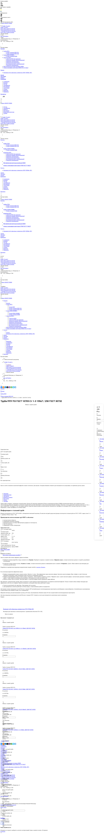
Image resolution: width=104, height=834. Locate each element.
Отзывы (5, 89)
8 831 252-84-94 (8, 29)
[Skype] (13, 387)
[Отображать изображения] (1, 14)
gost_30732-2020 (5, 549)
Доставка (3, 76)
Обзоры (2, 768)
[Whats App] (3, 96)
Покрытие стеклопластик (12, 61)
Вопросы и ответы (7, 497)
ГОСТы (5, 84)
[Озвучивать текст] (1, 19)
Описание (5, 493)
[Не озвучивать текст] (1, 20)
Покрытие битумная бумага (13, 62)
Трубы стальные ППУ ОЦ (12, 53)
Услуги (2, 70)
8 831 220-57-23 (7, 32)
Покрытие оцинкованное (12, 65)
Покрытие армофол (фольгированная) (15, 60)
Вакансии (5, 90)
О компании (6, 81)
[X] (7, 387)
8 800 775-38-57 (6, 26)
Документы (6, 496)
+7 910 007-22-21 (8, 31)
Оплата (2, 77)
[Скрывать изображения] (1, 16)
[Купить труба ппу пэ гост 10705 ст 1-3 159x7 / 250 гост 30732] (41, 441)
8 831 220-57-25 (8, 28)
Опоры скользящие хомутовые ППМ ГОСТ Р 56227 (15, 67)
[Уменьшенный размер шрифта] (1, 2)
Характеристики (7, 494)
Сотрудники (6, 87)
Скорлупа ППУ (7, 57)
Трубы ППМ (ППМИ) (8, 55)
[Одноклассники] (3, 387)
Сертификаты (6, 85)
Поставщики (6, 86)
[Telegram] (15, 387)
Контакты (3, 94)
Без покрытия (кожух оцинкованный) (15, 64)
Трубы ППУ (6, 51)
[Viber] (9, 387)
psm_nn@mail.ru (4, 36)
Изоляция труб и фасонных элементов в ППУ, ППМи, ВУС (17, 72)
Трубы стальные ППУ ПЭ (12, 52)
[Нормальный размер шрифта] (1, 4)
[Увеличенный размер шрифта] (2, 5)
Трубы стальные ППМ (11, 56)
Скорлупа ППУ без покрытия (13, 58)
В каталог (3, 831)
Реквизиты (6, 91)
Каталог (3, 48)
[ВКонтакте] (1, 387)
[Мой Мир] (5, 387)
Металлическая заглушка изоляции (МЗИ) (13, 66)
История (5, 82)
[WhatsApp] (11, 387)
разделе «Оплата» (41, 567)
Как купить (6, 498)
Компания (3, 79)
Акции (2, 75)
